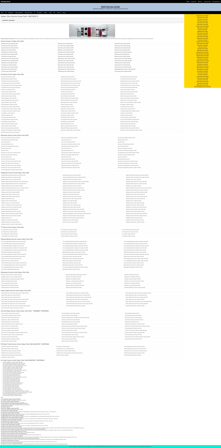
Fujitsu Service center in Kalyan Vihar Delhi (66, 47)
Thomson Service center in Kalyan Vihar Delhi (123, 71)
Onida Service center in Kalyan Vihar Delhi (65, 60)
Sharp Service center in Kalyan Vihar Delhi (122, 62)
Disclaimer (75, 446)
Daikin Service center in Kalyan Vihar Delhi (122, 45)
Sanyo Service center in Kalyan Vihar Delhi (122, 64)
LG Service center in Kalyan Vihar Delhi (8, 56)
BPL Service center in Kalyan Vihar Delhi (65, 43)
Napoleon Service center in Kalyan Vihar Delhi (123, 58)
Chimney (59, 12)
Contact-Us (193, 1)
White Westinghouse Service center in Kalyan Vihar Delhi (125, 69)
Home (2, 12)
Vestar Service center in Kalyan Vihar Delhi (65, 67)
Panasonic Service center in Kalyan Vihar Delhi (123, 60)
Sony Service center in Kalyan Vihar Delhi (8, 64)
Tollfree (187, 1)
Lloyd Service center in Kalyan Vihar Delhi (65, 56)
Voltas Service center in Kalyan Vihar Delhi (9, 69)
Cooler (50, 12)
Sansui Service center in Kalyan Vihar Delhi (66, 64)
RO (54, 12)
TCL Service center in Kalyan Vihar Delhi (8, 71)
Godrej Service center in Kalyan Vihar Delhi (122, 47)
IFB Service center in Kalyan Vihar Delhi (122, 54)
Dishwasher (39, 12)
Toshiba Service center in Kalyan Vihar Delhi (66, 71)
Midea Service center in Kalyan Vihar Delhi (122, 56)
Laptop (64, 12)
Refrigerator (11, 12)
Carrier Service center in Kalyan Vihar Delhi (9, 45)
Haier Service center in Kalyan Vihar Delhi (122, 50)
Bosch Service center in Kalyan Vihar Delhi (122, 43)
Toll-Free (85, 446)
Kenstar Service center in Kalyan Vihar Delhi (9, 54)
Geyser (45, 12)
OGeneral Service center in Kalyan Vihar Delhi (9, 60)
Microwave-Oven (28, 12)
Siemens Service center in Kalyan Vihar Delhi (9, 67)
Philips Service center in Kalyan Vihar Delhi (9, 62)
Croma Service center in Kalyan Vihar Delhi (66, 45)
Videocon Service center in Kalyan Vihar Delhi (123, 67)
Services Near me (216, 1)
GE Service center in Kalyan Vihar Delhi (8, 50)
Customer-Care (207, 1)
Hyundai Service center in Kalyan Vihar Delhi (66, 52)
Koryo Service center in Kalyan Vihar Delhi (65, 54)
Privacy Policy (80, 446)
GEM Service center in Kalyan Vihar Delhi (65, 50)
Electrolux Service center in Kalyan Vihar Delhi (9, 47)
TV (34, 12)
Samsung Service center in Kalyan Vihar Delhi (66, 62)
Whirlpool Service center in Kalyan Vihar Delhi (66, 69)
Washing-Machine (19, 12)
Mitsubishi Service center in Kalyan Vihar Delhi (66, 58)
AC (6, 12)
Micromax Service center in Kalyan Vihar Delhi (9, 58)
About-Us (200, 1)
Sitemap (71, 446)
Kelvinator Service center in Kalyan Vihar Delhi (123, 52)
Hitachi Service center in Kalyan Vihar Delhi (9, 52)
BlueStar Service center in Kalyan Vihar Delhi (9, 43)
